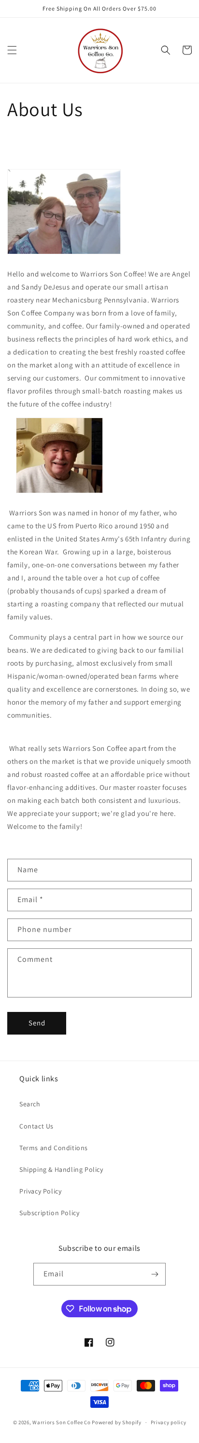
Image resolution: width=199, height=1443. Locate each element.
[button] (12, 50)
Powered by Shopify (117, 1422)
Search (30, 1104)
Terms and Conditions (53, 1147)
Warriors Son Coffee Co (61, 1422)
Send (36, 1022)
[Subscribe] (154, 1274)
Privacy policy (168, 1422)
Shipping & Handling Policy (61, 1169)
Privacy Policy (40, 1191)
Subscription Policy (49, 1212)
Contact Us (36, 1126)
